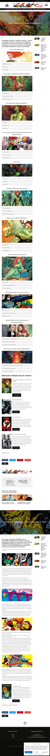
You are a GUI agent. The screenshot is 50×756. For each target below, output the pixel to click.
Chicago (5, 128)
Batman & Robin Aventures (10, 313)
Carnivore (6, 244)
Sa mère (5, 178)
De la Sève (6, 282)
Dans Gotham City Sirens (9, 341)
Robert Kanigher (7, 64)
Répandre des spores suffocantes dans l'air (13, 365)
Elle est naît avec (7, 288)
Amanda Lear (7, 208)
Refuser (36, 752)
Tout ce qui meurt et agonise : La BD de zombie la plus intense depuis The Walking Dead (44, 48)
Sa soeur (5, 184)
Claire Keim (6, 152)
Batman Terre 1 (7, 316)
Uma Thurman (7, 154)
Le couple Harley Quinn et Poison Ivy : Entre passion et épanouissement (10, 482)
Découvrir (16, 395)
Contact (13, 734)
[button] (48, 743)
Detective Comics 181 (8, 96)
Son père (6, 181)
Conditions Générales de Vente (37, 735)
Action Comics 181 (7, 99)
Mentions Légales (37, 734)
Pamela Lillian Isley (8, 211)
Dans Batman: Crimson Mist (10, 344)
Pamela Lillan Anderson (9, 213)
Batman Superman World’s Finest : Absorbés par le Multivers (23, 482)
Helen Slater (6, 157)
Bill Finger (6, 69)
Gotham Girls (7, 310)
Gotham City (6, 125)
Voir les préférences (45, 752)
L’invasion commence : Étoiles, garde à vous (43, 40)
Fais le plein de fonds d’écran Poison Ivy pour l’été (24, 503)
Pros (13, 737)
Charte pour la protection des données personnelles (37, 754)
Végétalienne (7, 250)
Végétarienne (7, 247)
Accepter (28, 752)
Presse (13, 735)
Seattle (5, 122)
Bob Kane (6, 66)
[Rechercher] (47, 1)
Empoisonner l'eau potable (10, 368)
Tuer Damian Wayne (8, 371)
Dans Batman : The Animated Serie (11, 339)
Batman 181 (6, 93)
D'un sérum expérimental (9, 285)
